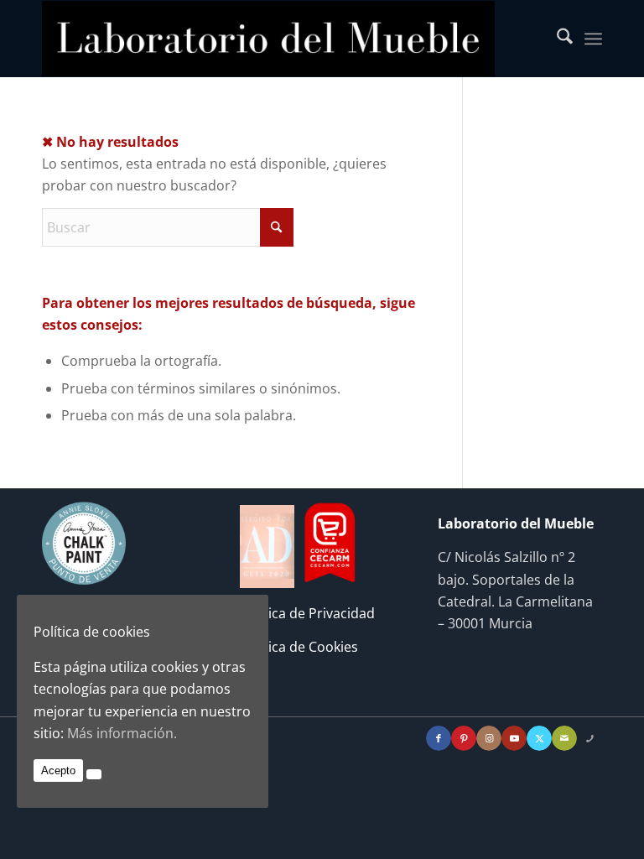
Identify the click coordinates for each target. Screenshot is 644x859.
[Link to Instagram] (488, 738)
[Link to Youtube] (514, 738)
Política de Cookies (299, 647)
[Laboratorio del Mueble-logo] (268, 38)
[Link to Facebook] (438, 738)
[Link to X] (539, 738)
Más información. (122, 733)
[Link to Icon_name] (589, 738)
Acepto (58, 770)
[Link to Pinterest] (463, 738)
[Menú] (593, 38)
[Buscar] (556, 38)
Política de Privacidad (307, 613)
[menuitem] (556, 38)
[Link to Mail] (564, 738)
